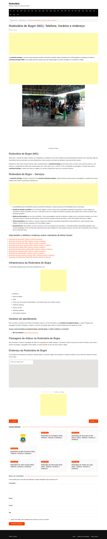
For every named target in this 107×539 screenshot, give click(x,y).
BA (25, 11)
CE (29, 11)
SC (94, 11)
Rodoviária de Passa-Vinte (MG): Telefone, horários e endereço (27, 243)
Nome (11, 498)
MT (47, 11)
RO (87, 11)
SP (10, 14)
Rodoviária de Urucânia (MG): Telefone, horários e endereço (26, 253)
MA (43, 11)
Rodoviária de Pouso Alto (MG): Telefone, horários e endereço (27, 241)
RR (90, 11)
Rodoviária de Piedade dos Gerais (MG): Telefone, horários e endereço (30, 257)
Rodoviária (14, 3)
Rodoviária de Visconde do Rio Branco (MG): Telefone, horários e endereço (83, 437)
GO (39, 11)
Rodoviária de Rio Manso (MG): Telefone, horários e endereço (27, 247)
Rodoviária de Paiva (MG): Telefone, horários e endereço (25, 239)
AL (14, 11)
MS (51, 11)
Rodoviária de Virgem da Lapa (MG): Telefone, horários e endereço (82, 466)
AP (17, 11)
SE (14, 14)
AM (21, 11)
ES (36, 11)
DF (32, 11)
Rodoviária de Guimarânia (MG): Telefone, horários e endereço (27, 251)
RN (79, 11)
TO (18, 14)
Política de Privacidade (83, 536)
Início (74, 536)
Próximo (92, 421)
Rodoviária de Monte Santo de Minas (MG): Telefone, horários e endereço (31, 249)
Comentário (12, 483)
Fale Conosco (94, 536)
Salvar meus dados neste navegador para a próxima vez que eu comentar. (30, 519)
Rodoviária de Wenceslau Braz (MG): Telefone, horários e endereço (51, 466)
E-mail (11, 505)
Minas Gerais (13, 30)
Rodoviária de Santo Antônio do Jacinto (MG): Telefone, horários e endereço (31, 255)
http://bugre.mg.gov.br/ (31, 332)
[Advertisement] (53, 44)
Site (10, 512)
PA (58, 11)
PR (65, 11)
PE (69, 11)
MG (55, 11)
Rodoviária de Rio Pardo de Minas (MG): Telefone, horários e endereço (30, 245)
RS (83, 11)
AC (10, 11)
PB (62, 11)
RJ (75, 11)
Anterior (14, 421)
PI (72, 11)
